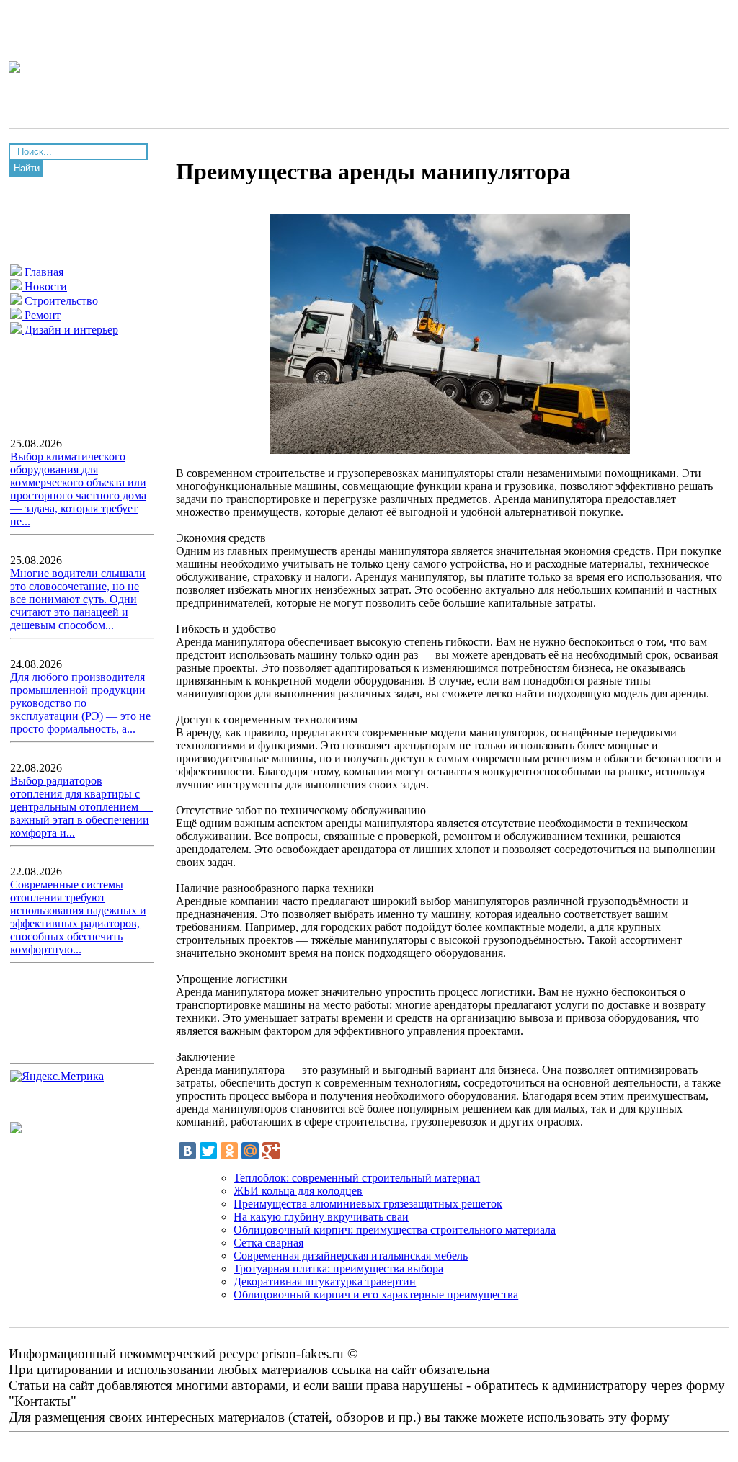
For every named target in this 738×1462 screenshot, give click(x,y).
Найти (27, 168)
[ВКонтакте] (187, 1150)
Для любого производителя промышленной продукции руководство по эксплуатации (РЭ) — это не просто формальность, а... (80, 703)
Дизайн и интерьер (70, 330)
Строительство (60, 301)
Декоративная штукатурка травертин (325, 1281)
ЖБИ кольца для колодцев (298, 1191)
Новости (44, 286)
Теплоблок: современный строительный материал (357, 1178)
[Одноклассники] (229, 1150)
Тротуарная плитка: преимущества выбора (338, 1268)
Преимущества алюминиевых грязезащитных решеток (368, 1204)
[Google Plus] (271, 1150)
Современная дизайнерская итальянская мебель (351, 1255)
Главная (42, 272)
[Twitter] (208, 1150)
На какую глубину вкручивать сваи (321, 1217)
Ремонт (41, 315)
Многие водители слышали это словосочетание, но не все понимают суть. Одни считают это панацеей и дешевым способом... (78, 599)
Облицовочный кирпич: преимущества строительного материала (395, 1229)
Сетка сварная (268, 1242)
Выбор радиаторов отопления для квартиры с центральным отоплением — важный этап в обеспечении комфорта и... (81, 807)
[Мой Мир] (250, 1150)
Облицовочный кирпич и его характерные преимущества (376, 1294)
